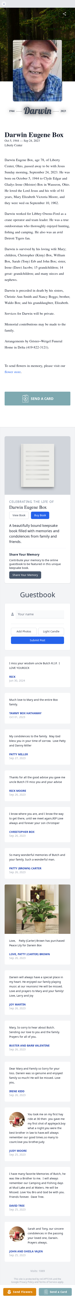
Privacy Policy (26, 1282)
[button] (37, 909)
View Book (18, 515)
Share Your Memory (25, 575)
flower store (13, 371)
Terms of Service (48, 1282)
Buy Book (40, 515)
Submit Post (37, 640)
